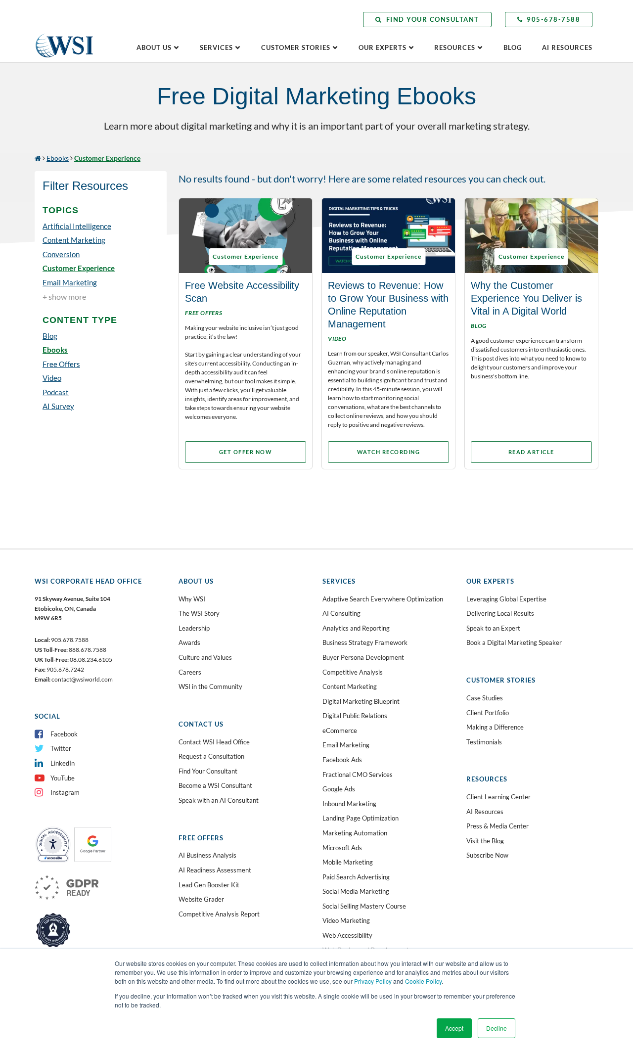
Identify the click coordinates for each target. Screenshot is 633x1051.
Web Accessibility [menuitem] (347, 935)
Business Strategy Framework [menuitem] (364, 642)
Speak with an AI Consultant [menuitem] (219, 800)
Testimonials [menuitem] (484, 742)
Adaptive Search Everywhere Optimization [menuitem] (382, 599)
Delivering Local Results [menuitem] (500, 613)
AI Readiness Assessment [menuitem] (215, 870)
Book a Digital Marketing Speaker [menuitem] (514, 642)
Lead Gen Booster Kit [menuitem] (209, 885)
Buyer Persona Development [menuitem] (363, 657)
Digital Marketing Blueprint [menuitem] (361, 701)
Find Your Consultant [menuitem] (208, 771)
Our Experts (383, 47)
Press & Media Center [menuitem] (497, 826)
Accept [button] (454, 1028)
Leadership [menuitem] (194, 628)
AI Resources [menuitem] (484, 812)
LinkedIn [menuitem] (62, 763)
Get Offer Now (245, 452)
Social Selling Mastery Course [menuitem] (364, 906)
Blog (512, 47)
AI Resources (567, 47)
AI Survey (58, 406)
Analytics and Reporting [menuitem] (356, 628)
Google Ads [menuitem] (338, 789)
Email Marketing (70, 282)
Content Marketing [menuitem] (349, 686)
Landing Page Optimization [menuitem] (360, 818)
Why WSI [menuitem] (192, 599)
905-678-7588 (553, 19)
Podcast (56, 392)
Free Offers (61, 364)
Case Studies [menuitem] (484, 698)
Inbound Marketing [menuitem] (349, 804)
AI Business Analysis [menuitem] (207, 855)
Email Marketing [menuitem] (345, 745)
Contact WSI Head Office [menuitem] (214, 742)
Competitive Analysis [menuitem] (352, 672)
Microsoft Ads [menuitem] (342, 848)
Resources (454, 47)
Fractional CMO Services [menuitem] (357, 774)
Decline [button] (496, 1028)
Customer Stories (295, 47)
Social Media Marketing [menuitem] (355, 891)
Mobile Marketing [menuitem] (347, 862)
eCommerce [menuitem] (339, 730)
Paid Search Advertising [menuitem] (356, 877)
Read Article (531, 452)
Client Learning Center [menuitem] (498, 797)
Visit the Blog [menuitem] (485, 841)
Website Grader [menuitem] (201, 899)
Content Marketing (74, 239)
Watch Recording (388, 452)
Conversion (61, 254)
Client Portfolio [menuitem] (487, 713)
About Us (154, 47)
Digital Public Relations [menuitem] (354, 716)
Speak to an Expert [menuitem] (493, 628)
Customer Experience (79, 268)
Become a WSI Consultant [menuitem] (215, 785)
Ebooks (57, 158)
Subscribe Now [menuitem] (487, 855)
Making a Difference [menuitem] (495, 727)
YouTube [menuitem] (62, 778)
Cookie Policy (423, 981)
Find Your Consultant (432, 19)
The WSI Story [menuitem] (199, 613)
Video (52, 377)
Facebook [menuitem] (64, 734)
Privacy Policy (373, 981)
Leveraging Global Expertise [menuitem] (506, 599)
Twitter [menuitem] (60, 748)
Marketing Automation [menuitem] (354, 833)
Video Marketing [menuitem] (346, 920)
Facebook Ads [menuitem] (342, 760)
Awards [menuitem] (189, 642)
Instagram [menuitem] (65, 792)
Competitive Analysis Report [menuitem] (219, 914)
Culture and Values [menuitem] (205, 657)
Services (216, 47)
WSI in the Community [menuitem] (210, 686)
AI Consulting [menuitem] (341, 613)
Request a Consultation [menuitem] (211, 756)
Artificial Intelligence (77, 226)
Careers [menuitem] (190, 672)
